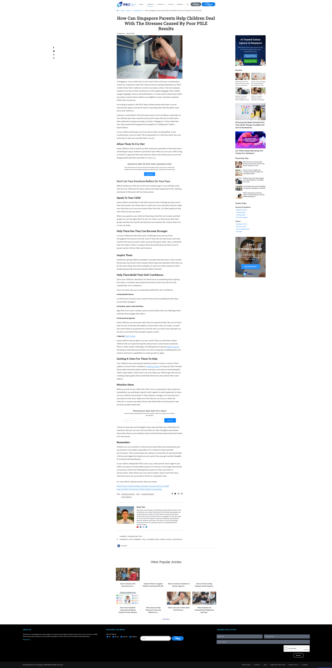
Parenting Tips (135, 536)
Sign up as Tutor (250, 61)
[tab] (122, 546)
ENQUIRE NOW (250, 266)
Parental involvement (128, 494)
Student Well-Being (147, 494)
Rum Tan (121, 33)
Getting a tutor (153, 366)
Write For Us (246, 664)
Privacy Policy (294, 664)
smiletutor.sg (156, 522)
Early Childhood (126, 497)
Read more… (27, 639)
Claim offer (149, 174)
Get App (239, 231)
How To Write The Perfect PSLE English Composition (139, 489)
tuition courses (173, 347)
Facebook (124, 545)
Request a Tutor (241, 210)
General (180, 4)
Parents (150, 4)
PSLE (138, 494)
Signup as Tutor (241, 224)
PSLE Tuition (130, 336)
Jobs (265, 664)
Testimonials (240, 215)
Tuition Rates (240, 212)
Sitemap (304, 664)
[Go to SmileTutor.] (117, 10)
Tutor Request (208, 4)
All (110, 636)
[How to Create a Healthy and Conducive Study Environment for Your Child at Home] (258, 76)
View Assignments (243, 229)
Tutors (170, 4)
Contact (257, 664)
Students (160, 4)
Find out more (241, 226)
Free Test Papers (242, 217)
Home (141, 4)
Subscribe (196, 4)
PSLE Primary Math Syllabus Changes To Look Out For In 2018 (143, 486)
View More (166, 619)
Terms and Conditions (277, 664)
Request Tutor (250, 56)
